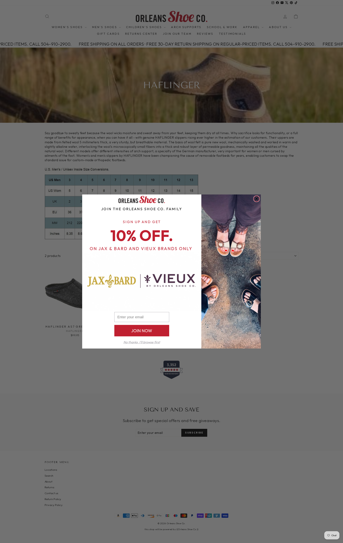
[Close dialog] (256, 199)
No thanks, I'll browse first (141, 342)
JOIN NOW (141, 330)
